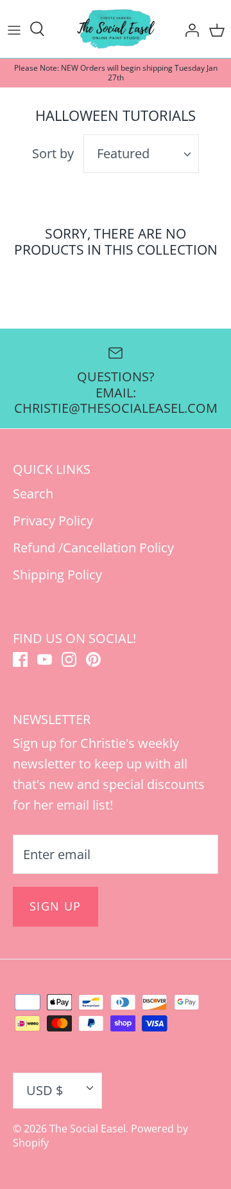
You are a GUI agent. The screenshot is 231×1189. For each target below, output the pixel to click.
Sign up (55, 906)
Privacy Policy (53, 520)
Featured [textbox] (123, 153)
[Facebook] (20, 659)
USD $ (44, 1090)
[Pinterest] (93, 659)
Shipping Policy (57, 574)
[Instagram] (69, 659)
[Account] (189, 29)
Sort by (53, 153)
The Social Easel (87, 1128)
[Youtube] (44, 659)
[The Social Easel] (116, 28)
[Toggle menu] (14, 29)
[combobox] (141, 153)
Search (33, 493)
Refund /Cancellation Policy (93, 547)
